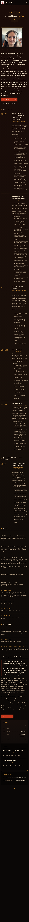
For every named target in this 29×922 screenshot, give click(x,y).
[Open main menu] (26, 2)
